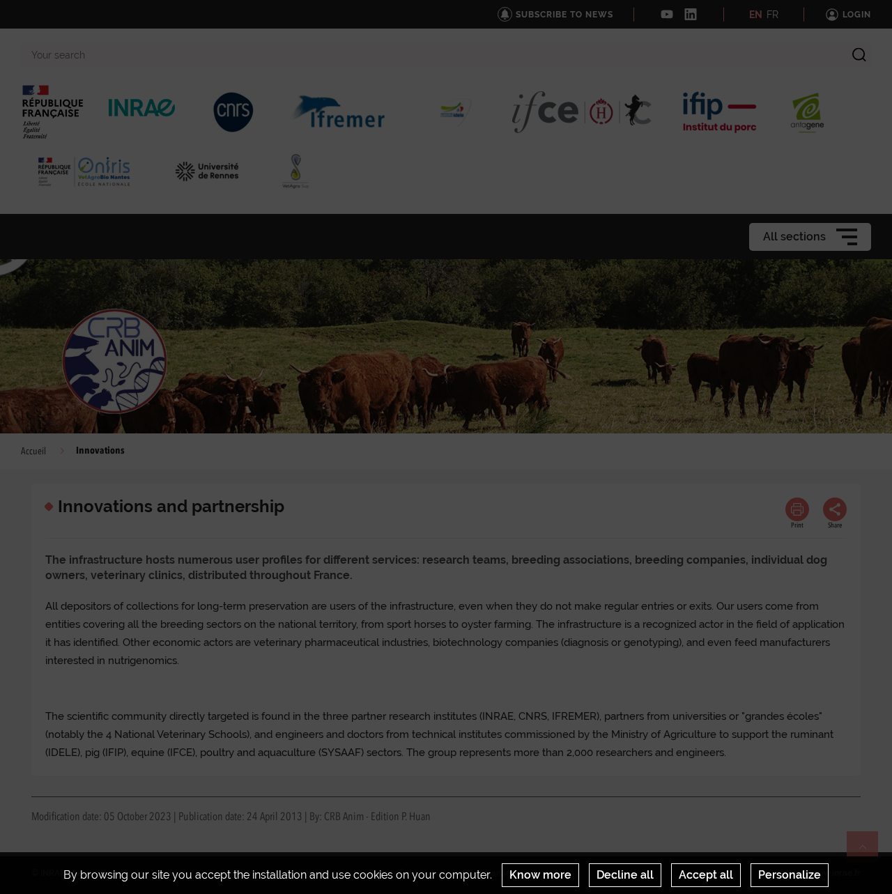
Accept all (706, 874)
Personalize (789, 874)
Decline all (625, 874)
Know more (540, 874)
